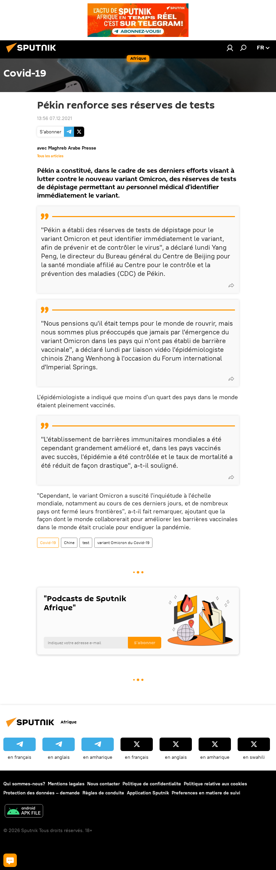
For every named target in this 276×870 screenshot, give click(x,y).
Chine (69, 542)
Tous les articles (50, 156)
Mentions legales (66, 784)
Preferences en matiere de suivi (206, 793)
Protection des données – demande (41, 793)
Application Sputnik (148, 793)
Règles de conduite (103, 793)
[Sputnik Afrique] (33, 53)
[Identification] (230, 47)
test (85, 542)
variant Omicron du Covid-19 (123, 542)
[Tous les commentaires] (10, 860)
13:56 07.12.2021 (54, 118)
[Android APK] (24, 811)
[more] (231, 285)
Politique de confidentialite (152, 784)
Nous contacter (103, 784)
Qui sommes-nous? (24, 784)
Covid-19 (48, 542)
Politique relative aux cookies (215, 784)
